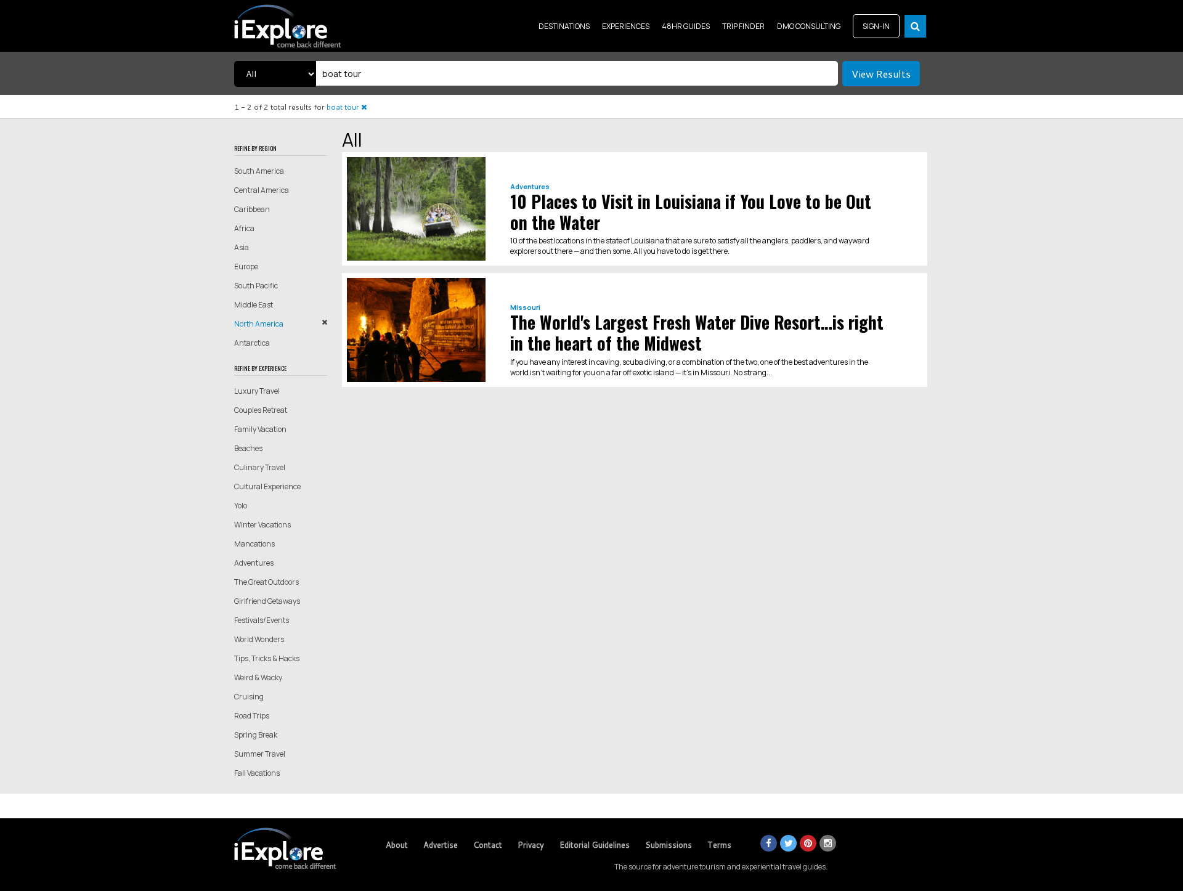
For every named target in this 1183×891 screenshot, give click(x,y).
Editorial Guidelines (594, 844)
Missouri (525, 307)
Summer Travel (259, 754)
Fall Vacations (257, 773)
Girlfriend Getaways (267, 601)
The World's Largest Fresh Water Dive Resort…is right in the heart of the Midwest (697, 332)
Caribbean (252, 209)
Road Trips (251, 715)
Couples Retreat (260, 410)
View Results (881, 74)
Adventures (254, 563)
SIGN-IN (876, 26)
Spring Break (255, 735)
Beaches (248, 448)
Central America (261, 190)
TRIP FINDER (743, 26)
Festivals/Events (261, 620)
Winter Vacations (262, 524)
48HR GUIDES (686, 26)
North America (258, 324)
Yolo (240, 505)
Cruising (249, 696)
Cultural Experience (267, 486)
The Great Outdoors (266, 582)
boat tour (344, 107)
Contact (487, 844)
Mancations (254, 544)
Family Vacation (260, 429)
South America (259, 171)
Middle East (253, 304)
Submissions (668, 844)
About (397, 844)
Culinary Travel (259, 467)
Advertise (440, 844)
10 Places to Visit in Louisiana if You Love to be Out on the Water (690, 212)
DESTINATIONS (564, 26)
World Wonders (259, 639)
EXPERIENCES (625, 26)
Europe (246, 266)
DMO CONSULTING (808, 26)
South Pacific (256, 285)
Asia (241, 247)
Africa (244, 228)
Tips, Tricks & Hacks (266, 658)
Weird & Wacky (258, 677)
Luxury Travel (257, 391)
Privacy (531, 844)
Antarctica (252, 343)
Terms (719, 844)
